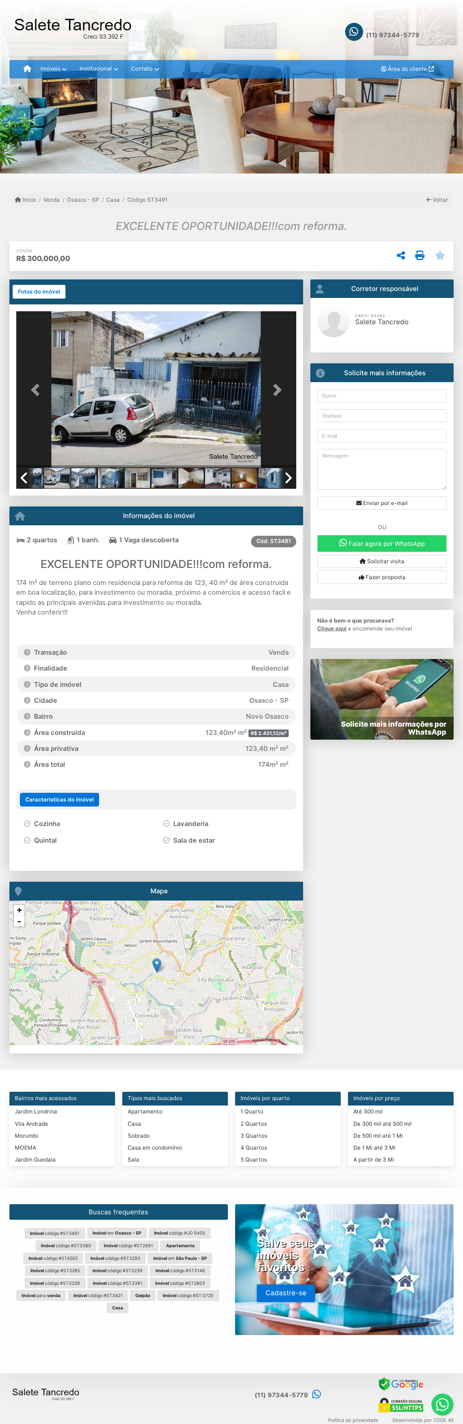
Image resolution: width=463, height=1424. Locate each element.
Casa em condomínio (155, 1147)
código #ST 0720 (188, 1295)
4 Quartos (254, 1147)
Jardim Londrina (36, 1111)
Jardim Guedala (35, 1159)
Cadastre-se (286, 1293)
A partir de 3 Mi (373, 1159)
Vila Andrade (31, 1123)
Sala (133, 1159)
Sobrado (139, 1135)
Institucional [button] (96, 68)
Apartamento (145, 1111)
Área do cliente (407, 68)
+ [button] (19, 910)
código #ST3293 (115, 1258)
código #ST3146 (180, 1270)
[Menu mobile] (27, 69)
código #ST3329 (55, 1283)
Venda (51, 199)
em (117, 1233)
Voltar (439, 199)
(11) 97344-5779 (393, 35)
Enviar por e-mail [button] (385, 503)
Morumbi (26, 1135)
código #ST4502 (53, 1258)
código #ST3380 (66, 1245)
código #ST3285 (55, 1270)
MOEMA (25, 1147)
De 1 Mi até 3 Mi (374, 1147)
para (41, 1295)
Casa (113, 199)
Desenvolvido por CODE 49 (423, 1420)
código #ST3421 (98, 1295)
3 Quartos (254, 1135)
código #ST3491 (55, 1233)
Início (28, 199)
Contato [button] (142, 68)
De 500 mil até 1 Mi (378, 1135)
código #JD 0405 (179, 1233)
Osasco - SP (83, 199)
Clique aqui (332, 628)
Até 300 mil (368, 1111)
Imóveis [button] (50, 68)
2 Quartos (254, 1123)
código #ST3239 (118, 1270)
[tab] (39, 292)
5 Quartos (254, 1159)
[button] (37, 390)
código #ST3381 (118, 1283)
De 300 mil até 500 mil (382, 1123)
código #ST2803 (180, 1283)
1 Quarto (252, 1111)
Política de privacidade (353, 1420)
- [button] (19, 921)
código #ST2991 (128, 1245)
